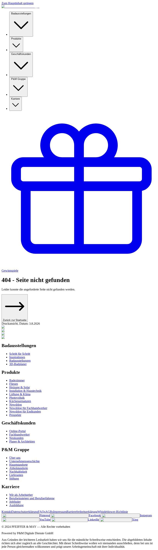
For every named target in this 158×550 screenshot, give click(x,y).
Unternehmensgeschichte (24, 461)
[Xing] (115, 520)
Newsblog (15, 404)
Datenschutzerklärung (24, 511)
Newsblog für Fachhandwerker (28, 408)
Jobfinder (15, 501)
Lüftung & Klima (19, 394)
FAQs (41, 511)
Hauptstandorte (18, 464)
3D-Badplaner (18, 364)
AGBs (49, 511)
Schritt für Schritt (19, 353)
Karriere (15, 98)
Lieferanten (16, 475)
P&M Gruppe (18, 79)
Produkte (16, 38)
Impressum (59, 511)
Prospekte (15, 415)
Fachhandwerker (19, 434)
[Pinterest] (21, 516)
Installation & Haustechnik (25, 390)
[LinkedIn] (69, 520)
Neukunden (16, 438)
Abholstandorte (18, 468)
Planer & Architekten (22, 441)
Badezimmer (17, 380)
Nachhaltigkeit (18, 471)
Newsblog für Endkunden (25, 411)
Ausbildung (16, 505)
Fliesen (13, 383)
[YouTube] (20, 520)
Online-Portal (17, 431)
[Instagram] (120, 516)
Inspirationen (17, 357)
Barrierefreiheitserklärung (81, 511)
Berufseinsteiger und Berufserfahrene (32, 498)
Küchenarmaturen (20, 401)
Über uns (14, 457)
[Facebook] (69, 516)
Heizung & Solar (19, 387)
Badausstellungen (21, 13)
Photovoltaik (17, 397)
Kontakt (6, 511)
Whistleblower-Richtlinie (112, 511)
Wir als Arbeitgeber (21, 494)
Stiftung (14, 478)
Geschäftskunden (21, 54)
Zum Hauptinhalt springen (18, 3)
